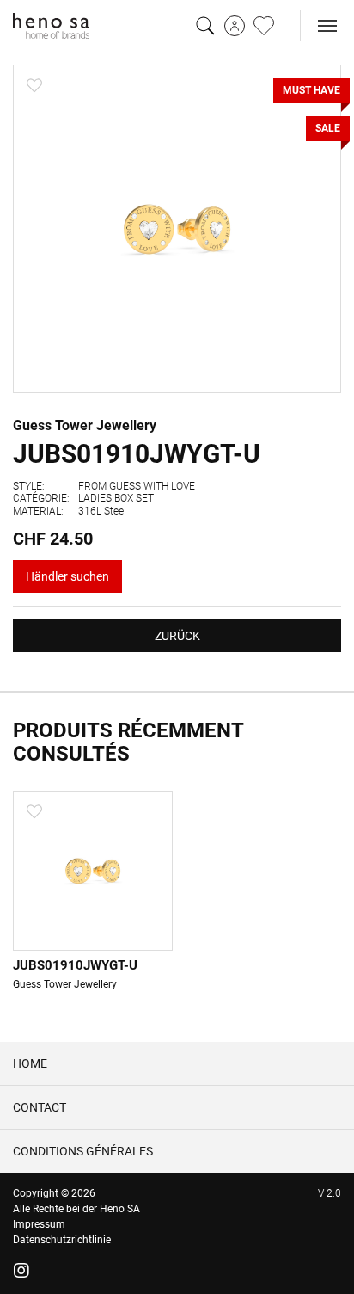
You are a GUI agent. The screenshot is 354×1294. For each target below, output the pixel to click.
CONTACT (39, 1107)
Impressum (39, 1224)
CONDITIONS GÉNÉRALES (83, 1151)
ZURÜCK (177, 636)
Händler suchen (67, 576)
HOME (30, 1063)
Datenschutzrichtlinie (62, 1240)
